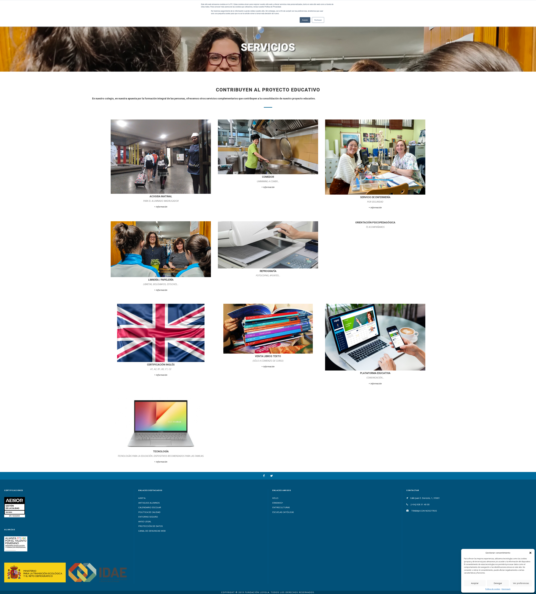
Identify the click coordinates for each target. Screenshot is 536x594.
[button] (530, 552)
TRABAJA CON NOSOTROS (424, 510)
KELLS (275, 498)
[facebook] (264, 476)
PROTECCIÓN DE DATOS (150, 526)
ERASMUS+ (277, 502)
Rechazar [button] (318, 20)
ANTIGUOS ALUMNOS (149, 502)
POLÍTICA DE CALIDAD (149, 512)
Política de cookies (492, 589)
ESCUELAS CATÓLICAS (283, 512)
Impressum (506, 589)
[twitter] (271, 476)
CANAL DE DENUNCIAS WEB (152, 530)
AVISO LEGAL (144, 521)
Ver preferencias (521, 583)
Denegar (498, 583)
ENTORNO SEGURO (148, 516)
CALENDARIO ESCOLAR (149, 507)
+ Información (160, 206)
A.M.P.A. (142, 498)
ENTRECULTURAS (281, 507)
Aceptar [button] (305, 20)
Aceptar (475, 583)
